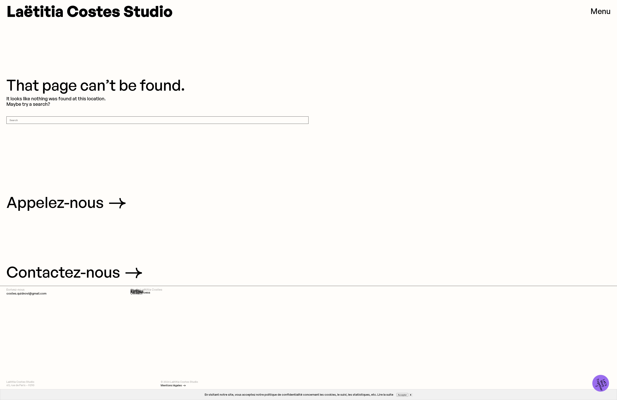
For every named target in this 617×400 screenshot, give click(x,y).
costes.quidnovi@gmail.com (26, 293)
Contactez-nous (63, 271)
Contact (136, 293)
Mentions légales (171, 385)
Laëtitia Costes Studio (89, 11)
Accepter (402, 395)
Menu (600, 11)
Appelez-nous (55, 202)
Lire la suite (385, 394)
